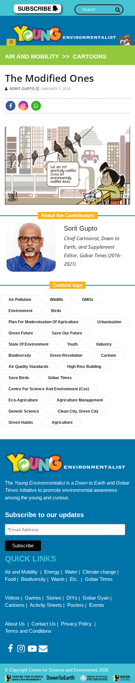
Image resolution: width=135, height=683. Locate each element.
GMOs (87, 299)
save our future (67, 333)
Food (10, 579)
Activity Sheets (46, 605)
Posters (75, 605)
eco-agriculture (23, 400)
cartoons (89, 56)
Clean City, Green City (78, 411)
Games (33, 598)
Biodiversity (20, 355)
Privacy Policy (77, 623)
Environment (20, 310)
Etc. (74, 579)
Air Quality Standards (28, 366)
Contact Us (43, 623)
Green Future (21, 333)
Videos (12, 598)
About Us (15, 623)
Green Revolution (66, 355)
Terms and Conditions (28, 631)
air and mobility (32, 56)
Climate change (99, 572)
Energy (52, 572)
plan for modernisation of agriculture (44, 322)
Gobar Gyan (96, 598)
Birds (56, 310)
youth (72, 344)
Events (96, 605)
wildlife (56, 299)
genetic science (24, 411)
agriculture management (80, 400)
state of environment (28, 344)
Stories (53, 598)
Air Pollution (20, 299)
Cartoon (108, 355)
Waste (58, 579)
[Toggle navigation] (11, 42)
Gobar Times (60, 378)
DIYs (72, 598)
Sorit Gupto (22, 89)
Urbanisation (109, 322)
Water (71, 572)
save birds (19, 378)
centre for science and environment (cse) (49, 389)
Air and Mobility (22, 572)
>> (55, 56)
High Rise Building (84, 366)
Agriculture (62, 422)
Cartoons (15, 605)
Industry (104, 344)
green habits (21, 422)
